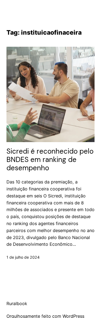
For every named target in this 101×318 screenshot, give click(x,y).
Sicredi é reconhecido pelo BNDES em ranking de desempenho (49, 159)
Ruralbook (16, 303)
